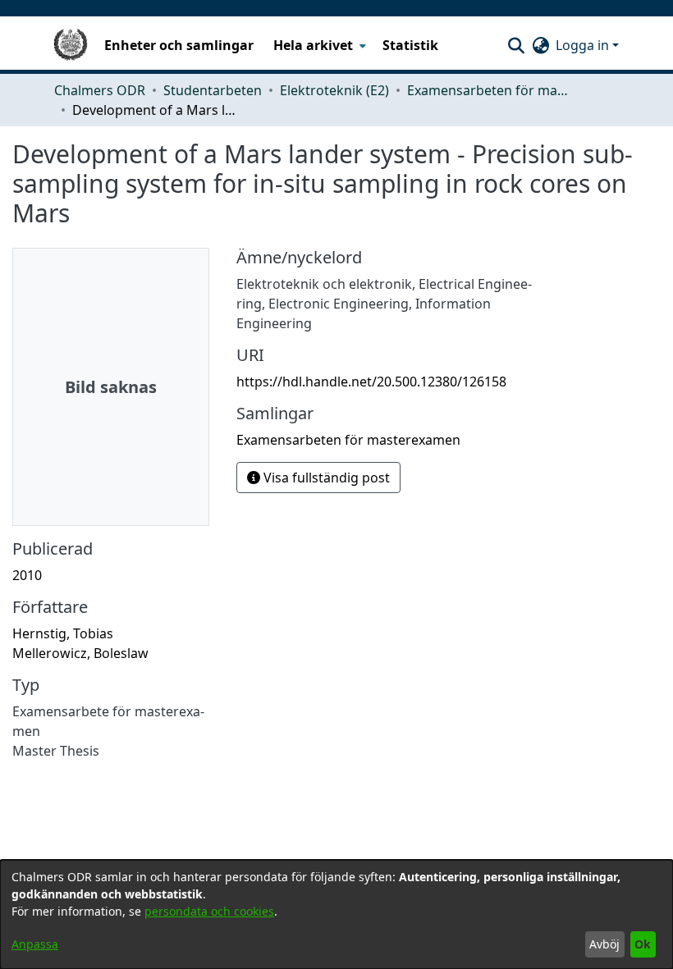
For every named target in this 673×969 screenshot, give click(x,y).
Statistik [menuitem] (410, 45)
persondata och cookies (209, 911)
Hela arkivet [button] (313, 45)
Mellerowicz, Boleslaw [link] (80, 653)
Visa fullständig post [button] (325, 478)
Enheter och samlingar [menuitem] (179, 45)
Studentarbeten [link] (212, 90)
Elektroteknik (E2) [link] (334, 90)
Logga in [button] (584, 45)
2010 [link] (27, 575)
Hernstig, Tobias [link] (62, 633)
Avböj (604, 944)
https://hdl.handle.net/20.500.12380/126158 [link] (371, 382)
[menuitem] (318, 45)
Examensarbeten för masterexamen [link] (489, 90)
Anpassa (34, 944)
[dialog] (336, 914)
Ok (642, 944)
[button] (516, 45)
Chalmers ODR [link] (99, 90)
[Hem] (70, 45)
